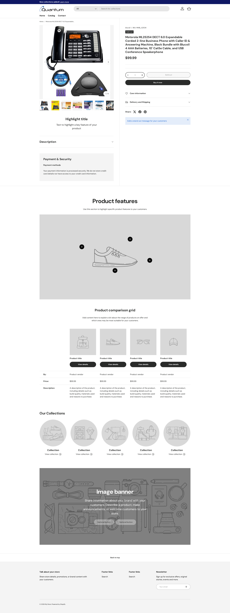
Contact (62, 15)
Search (105, 576)
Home (42, 15)
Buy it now (157, 82)
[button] (189, 8)
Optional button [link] (104, 522)
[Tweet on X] (134, 111)
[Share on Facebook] (140, 111)
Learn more (64, 2)
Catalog (51, 15)
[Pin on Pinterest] (145, 111)
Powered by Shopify (58, 604)
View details (83, 364)
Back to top (115, 557)
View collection (51, 454)
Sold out (168, 75)
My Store (48, 604)
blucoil (127, 28)
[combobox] (122, 8)
